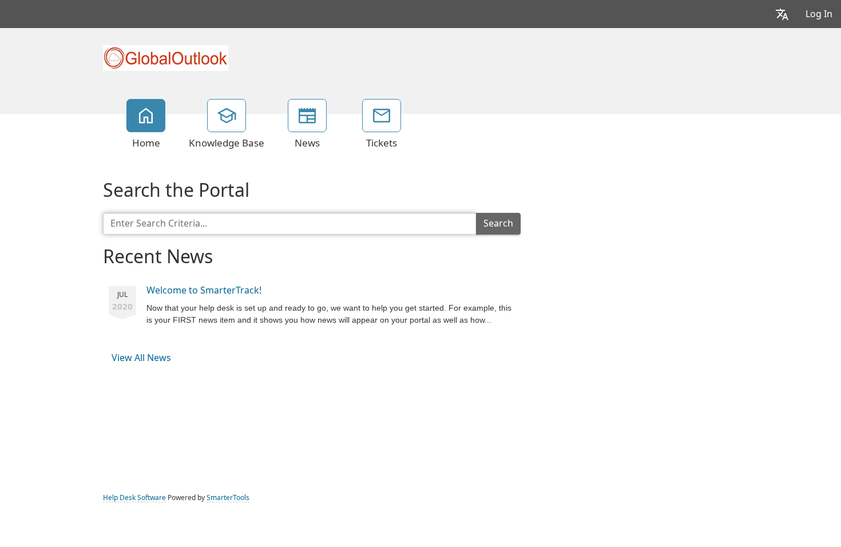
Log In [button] (819, 14)
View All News (141, 357)
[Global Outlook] (165, 56)
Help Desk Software (134, 498)
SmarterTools (228, 498)
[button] (782, 14)
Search (498, 223)
